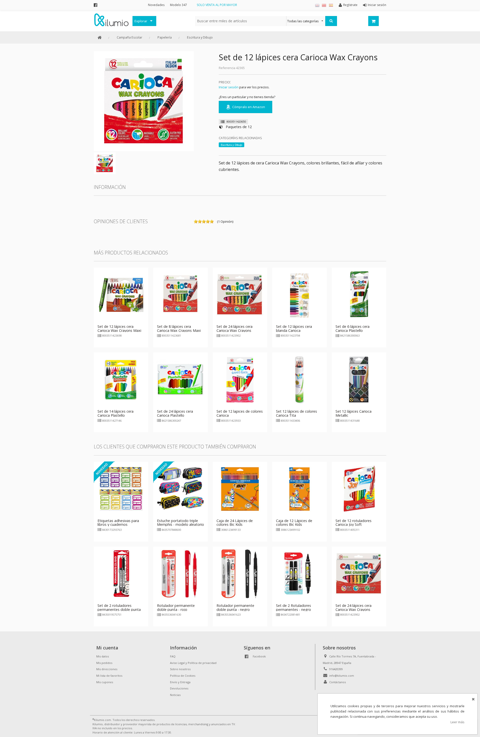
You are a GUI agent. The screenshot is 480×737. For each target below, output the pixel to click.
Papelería (165, 37)
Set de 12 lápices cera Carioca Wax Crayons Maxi (119, 328)
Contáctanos (337, 682)
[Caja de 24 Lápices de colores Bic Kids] (240, 488)
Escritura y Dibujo (200, 37)
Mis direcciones (106, 669)
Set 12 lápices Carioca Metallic (354, 413)
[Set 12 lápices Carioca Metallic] (359, 379)
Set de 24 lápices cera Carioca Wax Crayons (234, 328)
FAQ (173, 656)
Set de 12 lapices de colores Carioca (239, 413)
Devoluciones (179, 688)
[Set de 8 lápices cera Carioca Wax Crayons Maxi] (180, 294)
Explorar (140, 21)
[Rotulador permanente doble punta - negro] (240, 573)
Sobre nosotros (180, 669)
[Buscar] (331, 21)
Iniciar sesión (228, 87)
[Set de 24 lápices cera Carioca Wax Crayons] (240, 294)
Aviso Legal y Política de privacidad (193, 663)
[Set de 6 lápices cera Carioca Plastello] (359, 294)
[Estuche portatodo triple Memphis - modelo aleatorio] (180, 488)
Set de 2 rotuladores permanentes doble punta (119, 607)
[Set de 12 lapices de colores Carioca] (240, 379)
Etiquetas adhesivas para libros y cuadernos (118, 522)
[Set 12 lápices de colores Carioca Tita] (299, 379)
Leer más (457, 722)
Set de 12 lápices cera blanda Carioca (294, 328)
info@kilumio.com (341, 675)
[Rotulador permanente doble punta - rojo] (180, 573)
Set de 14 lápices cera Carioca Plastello (116, 413)
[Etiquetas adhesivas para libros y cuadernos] (121, 488)
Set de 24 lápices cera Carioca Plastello (175, 413)
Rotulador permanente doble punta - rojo (176, 607)
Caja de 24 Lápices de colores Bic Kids (234, 522)
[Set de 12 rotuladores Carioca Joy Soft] (359, 488)
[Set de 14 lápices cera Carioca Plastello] (121, 379)
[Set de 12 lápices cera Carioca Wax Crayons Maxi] (121, 294)
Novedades (156, 5)
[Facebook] (95, 5)
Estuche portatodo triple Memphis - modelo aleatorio (180, 522)
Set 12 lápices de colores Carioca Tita (296, 413)
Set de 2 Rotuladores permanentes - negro (293, 607)
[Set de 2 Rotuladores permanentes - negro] (299, 573)
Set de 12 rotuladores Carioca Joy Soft (354, 522)
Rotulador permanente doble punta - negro (235, 607)
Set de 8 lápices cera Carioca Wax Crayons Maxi (179, 328)
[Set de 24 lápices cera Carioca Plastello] (180, 379)
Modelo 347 (178, 5)
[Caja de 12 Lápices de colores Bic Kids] (299, 488)
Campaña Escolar (129, 37)
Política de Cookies (182, 675)
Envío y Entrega (180, 682)
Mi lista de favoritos (109, 675)
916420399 (336, 669)
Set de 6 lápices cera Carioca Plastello (353, 328)
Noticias (175, 695)
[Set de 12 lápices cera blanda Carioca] (299, 294)
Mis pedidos (104, 663)
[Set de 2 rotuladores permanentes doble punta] (121, 573)
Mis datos (102, 656)
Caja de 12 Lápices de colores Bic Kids (294, 522)
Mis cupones (104, 682)
